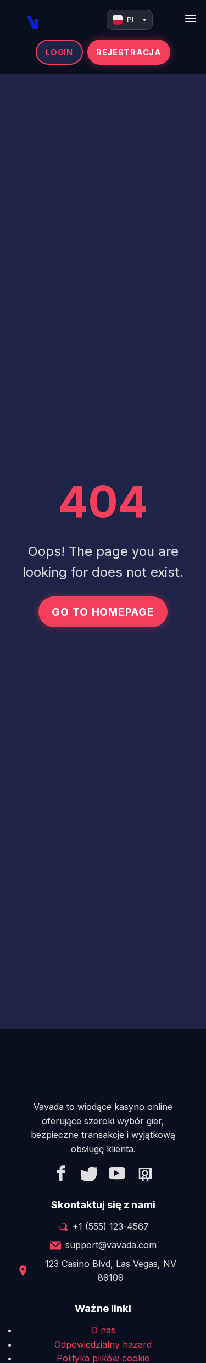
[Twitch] (145, 1175)
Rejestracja (129, 52)
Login (59, 52)
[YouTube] (117, 1175)
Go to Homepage (103, 611)
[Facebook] (61, 1175)
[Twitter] (89, 1175)
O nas (103, 1330)
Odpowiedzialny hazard (103, 1344)
